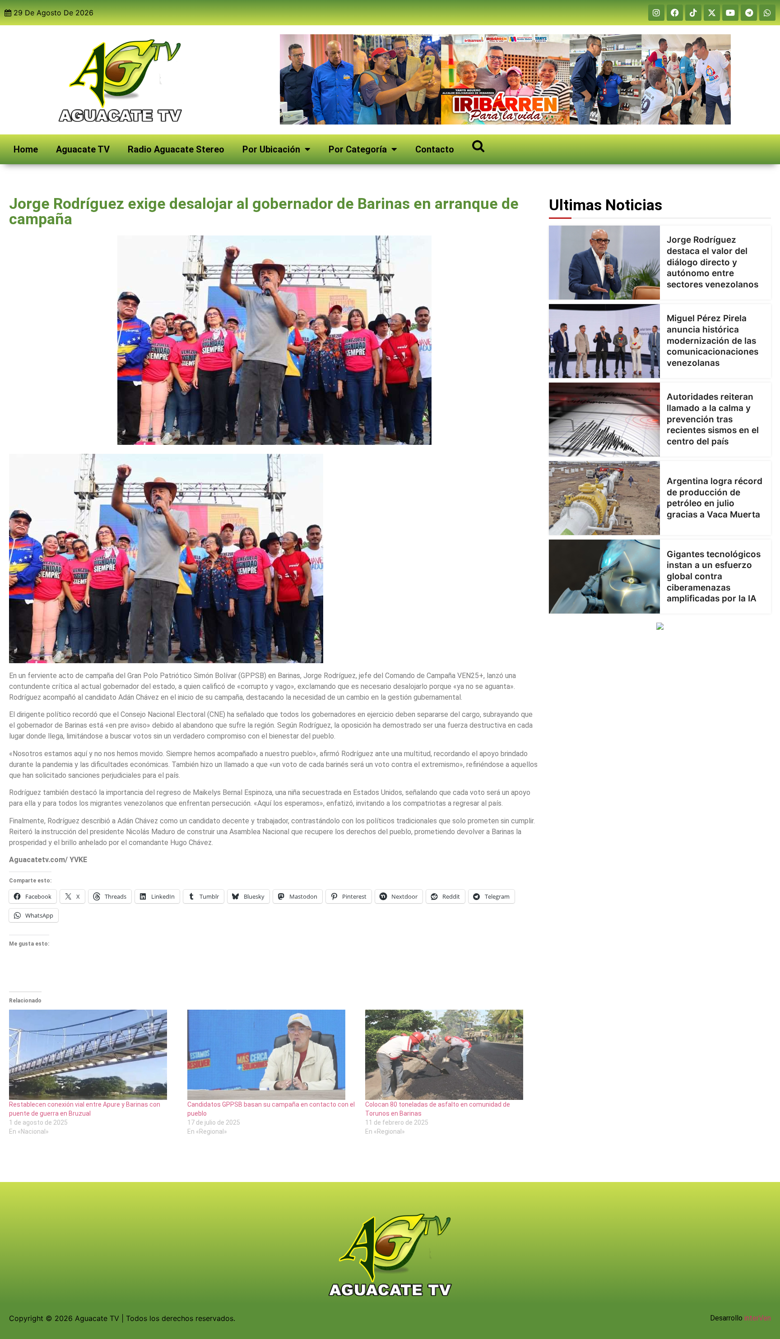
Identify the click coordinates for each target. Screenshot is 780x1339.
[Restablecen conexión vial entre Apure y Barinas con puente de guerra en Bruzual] (93, 1055)
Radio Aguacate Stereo (176, 149)
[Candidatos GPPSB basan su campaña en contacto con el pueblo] (272, 1055)
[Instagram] (656, 13)
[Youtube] (730, 13)
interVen (757, 1318)
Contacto (434, 149)
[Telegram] (749, 13)
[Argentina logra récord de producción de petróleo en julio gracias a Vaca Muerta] (604, 498)
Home (26, 149)
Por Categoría (358, 149)
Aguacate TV (83, 149)
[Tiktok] (693, 13)
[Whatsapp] (767, 13)
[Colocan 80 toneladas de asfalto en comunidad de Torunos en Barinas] (449, 1055)
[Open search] (478, 145)
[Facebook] (675, 13)
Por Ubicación (271, 149)
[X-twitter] (712, 13)
